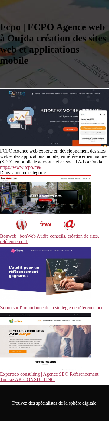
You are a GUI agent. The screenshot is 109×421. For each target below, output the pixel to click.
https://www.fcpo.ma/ (20, 167)
